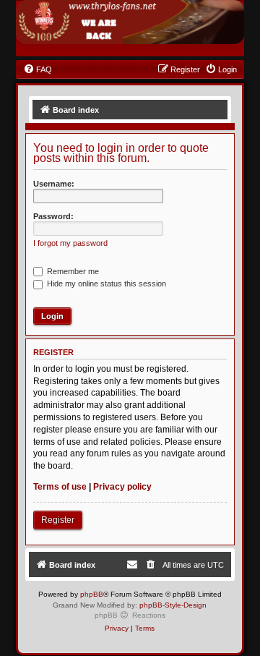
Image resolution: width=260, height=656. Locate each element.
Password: (53, 216)
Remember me (72, 271)
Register (57, 520)
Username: (53, 183)
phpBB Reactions (130, 615)
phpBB (91, 594)
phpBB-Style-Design (173, 605)
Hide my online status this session (105, 283)
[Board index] (130, 22)
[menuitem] (37, 69)
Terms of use (60, 487)
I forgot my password (70, 243)
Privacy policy (122, 487)
